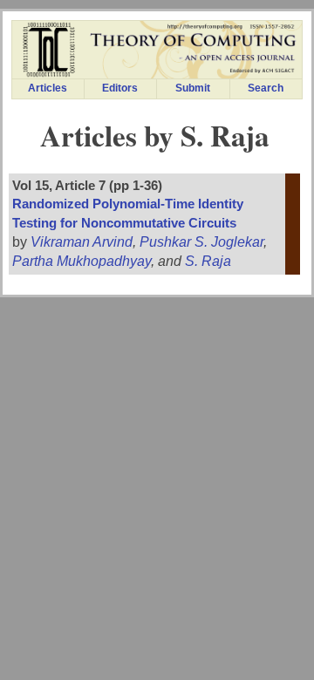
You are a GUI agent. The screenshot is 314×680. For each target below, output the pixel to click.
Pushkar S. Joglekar (201, 242)
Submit (192, 88)
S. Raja (208, 261)
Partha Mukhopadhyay (81, 261)
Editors (120, 88)
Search (265, 88)
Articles (47, 88)
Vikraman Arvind (82, 242)
